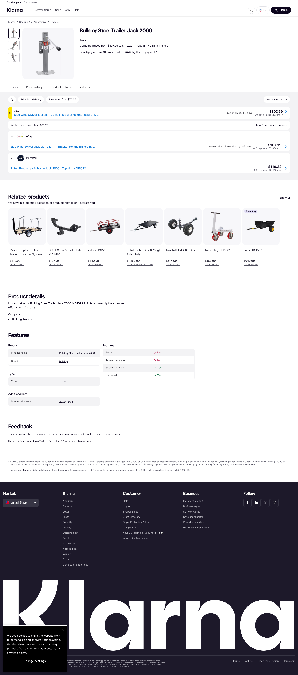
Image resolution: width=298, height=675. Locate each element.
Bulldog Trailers (22, 319)
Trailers (163, 45)
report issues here (81, 441)
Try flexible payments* (144, 52)
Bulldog (63, 361)
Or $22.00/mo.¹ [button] (173, 264)
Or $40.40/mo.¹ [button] (95, 264)
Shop (58, 10)
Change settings (34, 661)
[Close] (63, 630)
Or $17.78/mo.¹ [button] (56, 264)
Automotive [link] (40, 22)
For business (30, 2)
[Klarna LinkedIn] (256, 503)
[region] (35, 648)
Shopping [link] (24, 22)
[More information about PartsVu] (11, 158)
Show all (285, 197)
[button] (263, 10)
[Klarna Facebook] (247, 503)
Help (76, 10)
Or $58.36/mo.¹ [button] (251, 264)
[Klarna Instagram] (274, 503)
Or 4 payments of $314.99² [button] (140, 264)
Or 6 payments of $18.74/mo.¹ (269, 114)
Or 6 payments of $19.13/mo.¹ (267, 170)
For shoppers (14, 2)
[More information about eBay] (11, 136)
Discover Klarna (42, 10)
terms (26, 470)
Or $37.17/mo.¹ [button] (17, 264)
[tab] (13, 87)
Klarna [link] (11, 22)
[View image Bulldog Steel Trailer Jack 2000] (14, 33)
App (67, 10)
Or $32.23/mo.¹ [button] (212, 264)
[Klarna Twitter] (265, 503)
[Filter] (12, 99)
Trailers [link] (54, 22)
